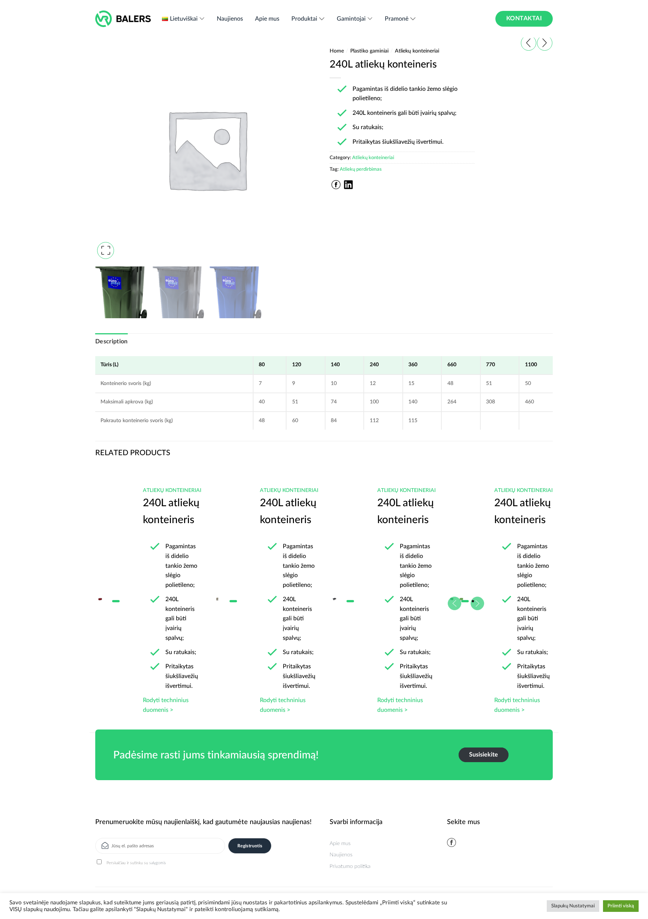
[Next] (539, 577)
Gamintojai (351, 19)
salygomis (157, 863)
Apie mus (267, 19)
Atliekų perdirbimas (361, 169)
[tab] (111, 341)
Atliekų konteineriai (417, 51)
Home (337, 51)
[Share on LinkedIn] (348, 184)
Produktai (304, 19)
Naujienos (230, 19)
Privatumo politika (350, 866)
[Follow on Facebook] (451, 842)
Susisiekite (483, 755)
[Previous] (108, 577)
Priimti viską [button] (621, 906)
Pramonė (396, 19)
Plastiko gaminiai (369, 51)
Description (111, 341)
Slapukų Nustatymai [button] (573, 906)
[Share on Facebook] (336, 184)
